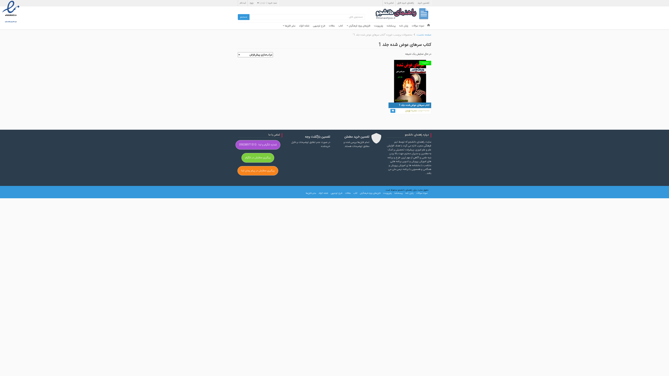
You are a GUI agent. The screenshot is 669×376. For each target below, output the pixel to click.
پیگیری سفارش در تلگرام (258, 157)
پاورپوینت (378, 26)
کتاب (340, 26)
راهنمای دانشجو (403, 14)
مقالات (332, 26)
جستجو (243, 17)
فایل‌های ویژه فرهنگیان (359, 26)
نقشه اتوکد (304, 26)
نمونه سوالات (418, 26)
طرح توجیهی (319, 26)
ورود (251, 3)
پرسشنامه (391, 26)
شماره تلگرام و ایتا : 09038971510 (258, 145)
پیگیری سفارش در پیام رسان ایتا (258, 171)
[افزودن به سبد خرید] (392, 111)
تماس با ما (389, 3)
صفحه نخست (424, 35)
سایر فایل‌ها (289, 26)
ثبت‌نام (243, 3)
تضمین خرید (423, 3)
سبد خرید (268, 3)
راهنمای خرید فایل (405, 3)
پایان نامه (403, 26)
